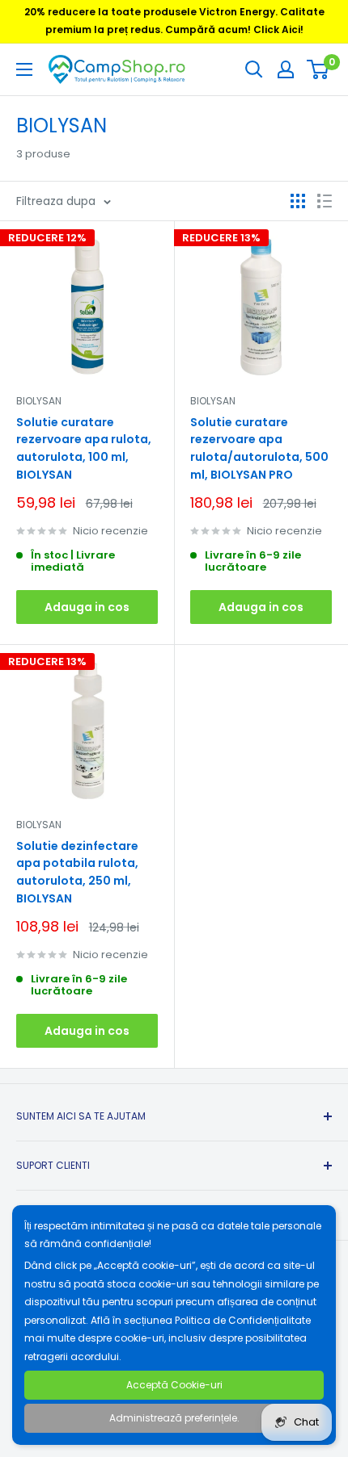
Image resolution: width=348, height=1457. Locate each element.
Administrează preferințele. (174, 1418)
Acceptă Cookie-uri (174, 1385)
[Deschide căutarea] (254, 69)
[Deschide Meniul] (24, 69)
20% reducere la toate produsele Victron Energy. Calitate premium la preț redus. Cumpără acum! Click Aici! (174, 20)
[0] (318, 69)
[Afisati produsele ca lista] (324, 201)
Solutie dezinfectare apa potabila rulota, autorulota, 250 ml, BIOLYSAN (77, 872)
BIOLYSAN (39, 401)
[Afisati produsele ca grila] (298, 201)
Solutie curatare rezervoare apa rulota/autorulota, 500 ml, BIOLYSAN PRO (259, 448)
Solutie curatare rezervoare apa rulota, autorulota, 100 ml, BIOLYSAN (83, 448)
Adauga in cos (87, 607)
